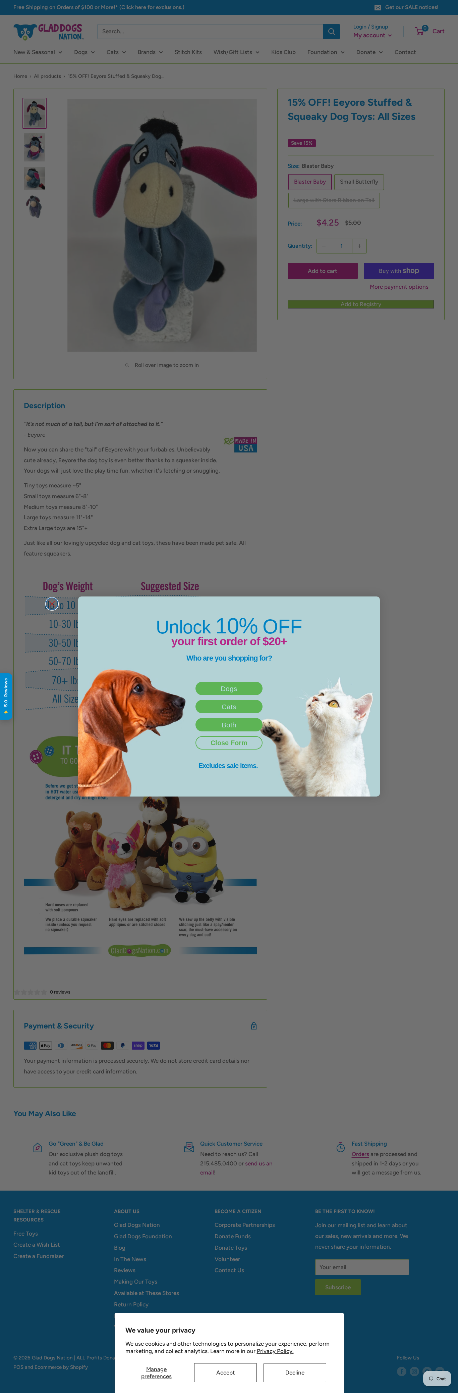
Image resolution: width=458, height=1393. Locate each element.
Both (229, 725)
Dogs (229, 688)
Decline (294, 1372)
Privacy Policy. (275, 1351)
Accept (225, 1372)
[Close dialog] (52, 604)
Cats (229, 707)
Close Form (229, 743)
